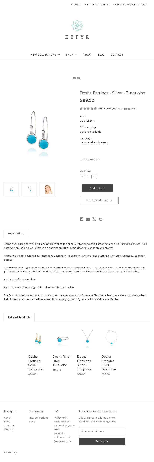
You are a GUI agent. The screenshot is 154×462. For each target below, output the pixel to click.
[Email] (88, 219)
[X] (94, 219)
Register (132, 4)
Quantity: (85, 170)
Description (15, 233)
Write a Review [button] (126, 108)
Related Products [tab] (19, 317)
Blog (101, 54)
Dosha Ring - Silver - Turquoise (62, 361)
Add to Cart (38, 344)
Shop (69, 54)
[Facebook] (81, 219)
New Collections (43, 54)
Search (76, 4)
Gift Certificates (97, 4)
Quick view (38, 334)
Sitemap (9, 429)
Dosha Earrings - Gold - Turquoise (35, 363)
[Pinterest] (101, 219)
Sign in (117, 4)
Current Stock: (89, 159)
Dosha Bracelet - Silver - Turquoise (108, 363)
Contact (117, 54)
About (87, 54)
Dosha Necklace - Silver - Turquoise (85, 363)
